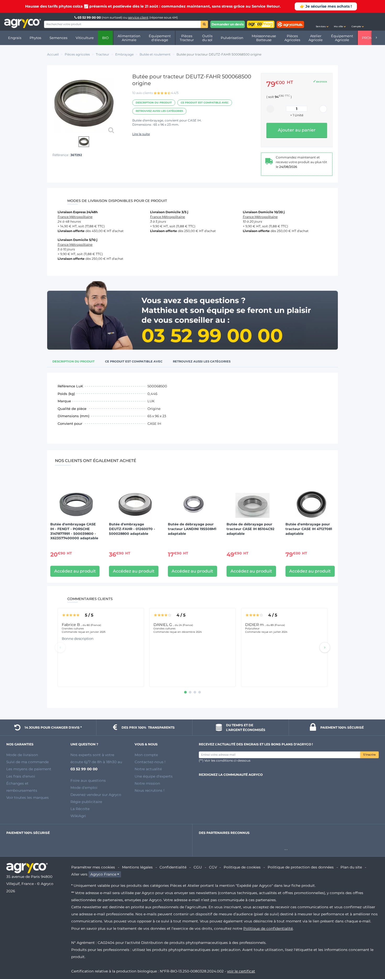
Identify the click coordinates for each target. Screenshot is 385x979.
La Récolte (80, 809)
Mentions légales (137, 867)
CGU (198, 867)
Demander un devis (228, 24)
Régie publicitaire (86, 802)
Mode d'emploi (83, 787)
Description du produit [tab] (73, 361)
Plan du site (351, 867)
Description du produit (154, 102)
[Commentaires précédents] (60, 647)
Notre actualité (148, 769)
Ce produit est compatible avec (205, 102)
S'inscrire (369, 754)
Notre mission (147, 783)
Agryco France (103, 874)
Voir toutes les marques (27, 797)
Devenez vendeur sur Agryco (95, 795)
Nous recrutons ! (149, 790)
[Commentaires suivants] (325, 647)
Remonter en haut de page (372, 956)
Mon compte (146, 755)
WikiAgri (78, 816)
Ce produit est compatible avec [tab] (133, 361)
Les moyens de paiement (28, 769)
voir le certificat (241, 971)
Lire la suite (141, 134)
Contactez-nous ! (150, 762)
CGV (213, 867)
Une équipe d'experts (154, 776)
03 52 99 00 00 (89, 17)
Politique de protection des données (301, 867)
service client (138, 17)
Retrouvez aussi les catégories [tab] (201, 361)
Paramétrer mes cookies (93, 867)
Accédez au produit (75, 571)
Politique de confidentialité (268, 928)
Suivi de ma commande (27, 762)
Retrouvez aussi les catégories (159, 110)
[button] (322, 22)
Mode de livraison (22, 755)
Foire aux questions (88, 780)
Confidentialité (173, 867)
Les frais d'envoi (20, 776)
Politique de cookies (242, 867)
